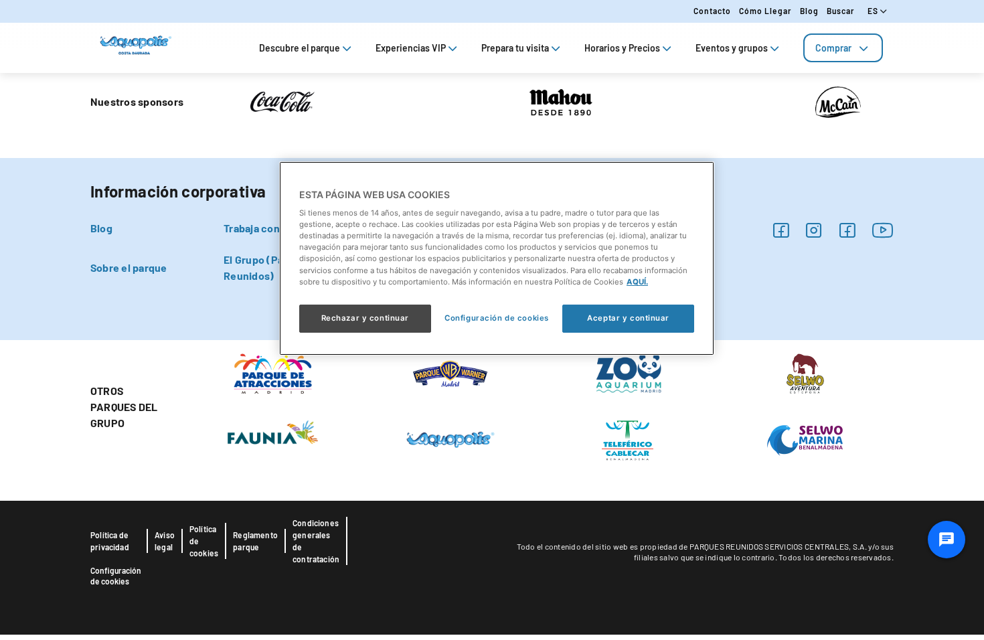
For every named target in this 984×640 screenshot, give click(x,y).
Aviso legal (165, 541)
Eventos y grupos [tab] (731, 48)
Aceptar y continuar (628, 318)
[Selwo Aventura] (805, 372)
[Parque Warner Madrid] (450, 372)
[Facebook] (781, 230)
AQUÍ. (637, 282)
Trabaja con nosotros (275, 228)
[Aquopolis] (450, 438)
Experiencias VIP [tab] (411, 48)
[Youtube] (883, 230)
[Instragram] (813, 230)
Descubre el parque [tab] (299, 48)
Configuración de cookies (115, 576)
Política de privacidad (109, 541)
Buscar (841, 10)
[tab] (843, 48)
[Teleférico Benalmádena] (627, 439)
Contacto (712, 10)
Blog (809, 10)
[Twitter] (847, 230)
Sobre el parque (128, 267)
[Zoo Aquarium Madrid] (628, 372)
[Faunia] (273, 431)
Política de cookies (203, 541)
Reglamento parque (255, 541)
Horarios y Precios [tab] (622, 48)
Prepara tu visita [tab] (515, 48)
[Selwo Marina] (805, 439)
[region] (496, 258)
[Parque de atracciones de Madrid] (273, 372)
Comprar (833, 48)
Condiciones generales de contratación (316, 541)
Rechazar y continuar (365, 318)
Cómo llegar (765, 10)
